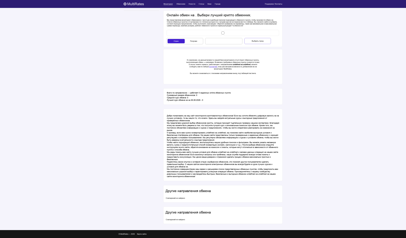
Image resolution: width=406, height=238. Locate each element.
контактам (213, 67)
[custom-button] (194, 33)
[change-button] (222, 33)
